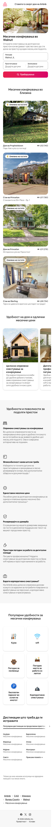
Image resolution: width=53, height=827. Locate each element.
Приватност (21, 821)
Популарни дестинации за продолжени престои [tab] (24, 726)
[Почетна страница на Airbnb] (5, 4)
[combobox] (25, 57)
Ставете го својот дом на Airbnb (30, 4)
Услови (32, 821)
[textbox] (14, 66)
